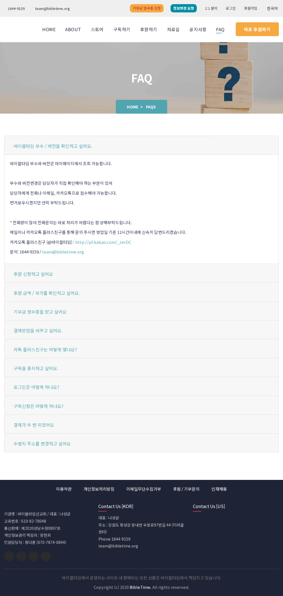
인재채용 (219, 489)
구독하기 (121, 29)
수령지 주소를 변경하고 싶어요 (42, 443)
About (73, 29)
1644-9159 (16, 8)
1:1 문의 (211, 8)
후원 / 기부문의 (186, 489)
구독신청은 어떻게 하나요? (39, 406)
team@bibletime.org (52, 8)
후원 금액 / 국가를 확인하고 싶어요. (47, 293)
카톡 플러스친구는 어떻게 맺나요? (45, 349)
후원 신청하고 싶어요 (33, 274)
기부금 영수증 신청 (147, 8)
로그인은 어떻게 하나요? (36, 387)
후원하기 (148, 29)
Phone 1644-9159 (114, 539)
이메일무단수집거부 (143, 489)
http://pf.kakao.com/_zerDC (103, 242)
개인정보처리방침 (98, 489)
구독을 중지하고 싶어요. (36, 368)
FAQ (220, 29)
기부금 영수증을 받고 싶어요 (40, 311)
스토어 (97, 29)
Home (49, 29)
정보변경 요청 (183, 8)
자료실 (173, 29)
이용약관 (64, 489)
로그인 (231, 8)
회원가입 (250, 8)
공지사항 (197, 29)
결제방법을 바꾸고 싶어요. (38, 330)
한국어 (272, 8)
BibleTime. (140, 587)
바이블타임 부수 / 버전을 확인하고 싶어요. (53, 146)
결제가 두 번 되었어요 (34, 424)
